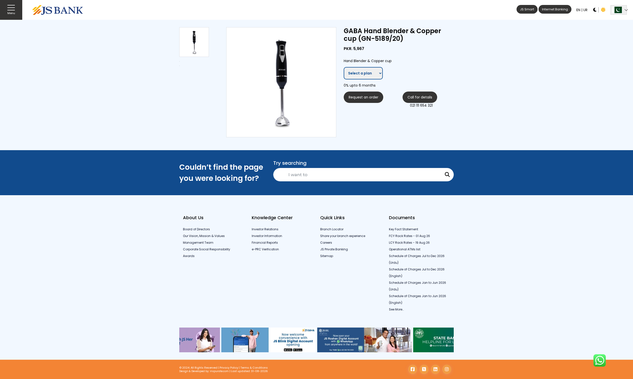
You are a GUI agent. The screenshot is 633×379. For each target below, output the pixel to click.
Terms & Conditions (254, 368)
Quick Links (332, 217)
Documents (402, 217)
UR (585, 9)
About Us (193, 217)
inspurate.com (219, 371)
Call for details (419, 97)
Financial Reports (265, 242)
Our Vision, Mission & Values (204, 236)
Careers (326, 242)
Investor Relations (265, 229)
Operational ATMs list (404, 249)
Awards (189, 256)
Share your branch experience (342, 236)
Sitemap (326, 256)
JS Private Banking (334, 249)
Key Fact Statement (403, 229)
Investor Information (267, 236)
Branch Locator (331, 229)
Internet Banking (555, 9)
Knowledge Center (272, 217)
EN (578, 9)
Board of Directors (196, 229)
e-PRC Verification (265, 249)
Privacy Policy (229, 368)
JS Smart (527, 9)
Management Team (198, 242)
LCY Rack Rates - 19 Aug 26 (409, 242)
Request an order (363, 97)
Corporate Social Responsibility (206, 249)
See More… (396, 309)
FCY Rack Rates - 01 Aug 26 (409, 236)
